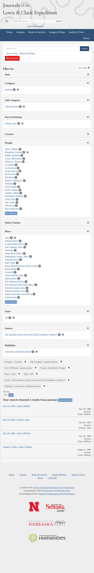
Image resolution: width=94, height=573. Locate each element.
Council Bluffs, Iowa (14, 275)
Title (5, 395)
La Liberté (9, 164)
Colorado (9, 272)
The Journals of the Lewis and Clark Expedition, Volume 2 (31, 334)
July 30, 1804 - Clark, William (16, 433)
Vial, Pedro (10, 202)
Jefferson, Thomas (13, 161)
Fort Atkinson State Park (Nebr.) (19, 284)
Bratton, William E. (13, 180)
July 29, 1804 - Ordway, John (16, 419)
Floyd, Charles (11, 189)
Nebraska (9, 250)
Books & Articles (37, 32)
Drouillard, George (13, 152)
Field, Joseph (11, 186)
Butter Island (10, 269)
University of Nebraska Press (18, 351)
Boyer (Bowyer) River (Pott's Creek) (21, 266)
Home (10, 32)
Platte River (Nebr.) (13, 253)
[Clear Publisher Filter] (36, 352)
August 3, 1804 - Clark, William (17, 447)
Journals (20, 32)
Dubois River (11, 278)
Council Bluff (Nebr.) (14, 244)
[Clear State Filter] (13, 317)
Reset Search (12, 58)
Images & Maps (57, 32)
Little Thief (10, 199)
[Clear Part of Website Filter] (22, 123)
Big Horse (9, 177)
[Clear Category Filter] (18, 89)
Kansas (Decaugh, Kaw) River (18, 294)
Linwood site (11, 297)
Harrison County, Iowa (15, 291)
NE (6, 317)
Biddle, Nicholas (12, 155)
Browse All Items (27, 53)
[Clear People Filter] (27, 152)
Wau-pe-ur (9, 205)
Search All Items (65, 400)
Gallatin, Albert (12, 193)
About (86, 38)
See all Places (11, 302)
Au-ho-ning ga (11, 171)
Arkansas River (12, 259)
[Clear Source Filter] (63, 334)
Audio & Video (76, 32)
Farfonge (9, 183)
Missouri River (11, 240)
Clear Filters (83, 68)
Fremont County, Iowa (15, 287)
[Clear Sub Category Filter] (24, 106)
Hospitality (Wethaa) (14, 196)
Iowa (7, 237)
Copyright (52, 478)
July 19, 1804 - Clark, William (16, 406)
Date (11, 395)
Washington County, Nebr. (17, 256)
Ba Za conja (10, 174)
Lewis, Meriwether (13, 158)
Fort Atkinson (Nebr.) (14, 281)
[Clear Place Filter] (15, 238)
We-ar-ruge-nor (12, 208)
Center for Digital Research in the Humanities (53, 487)
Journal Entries (11, 106)
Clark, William (11, 149)
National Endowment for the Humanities (56, 494)
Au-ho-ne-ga (10, 168)
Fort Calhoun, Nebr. (14, 247)
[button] (25, 362)
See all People (11, 213)
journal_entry (11, 123)
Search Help (11, 53)
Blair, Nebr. (10, 262)
